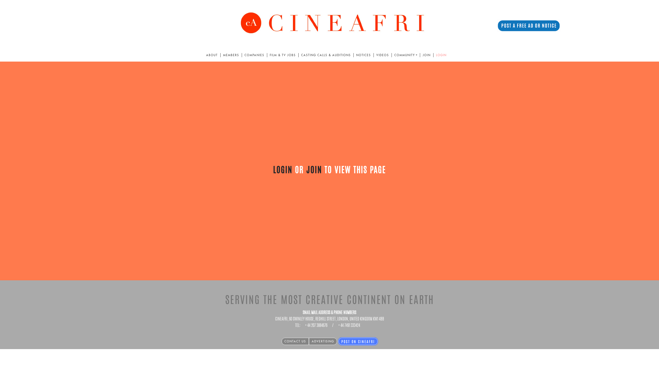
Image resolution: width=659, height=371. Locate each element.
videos (382, 55)
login (441, 55)
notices (363, 55)
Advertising (323, 341)
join (427, 55)
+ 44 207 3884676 (316, 325)
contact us (295, 341)
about (212, 55)
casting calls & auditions (326, 55)
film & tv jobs (283, 55)
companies (254, 55)
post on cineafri (358, 341)
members (231, 55)
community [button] (404, 55)
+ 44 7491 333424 (349, 325)
